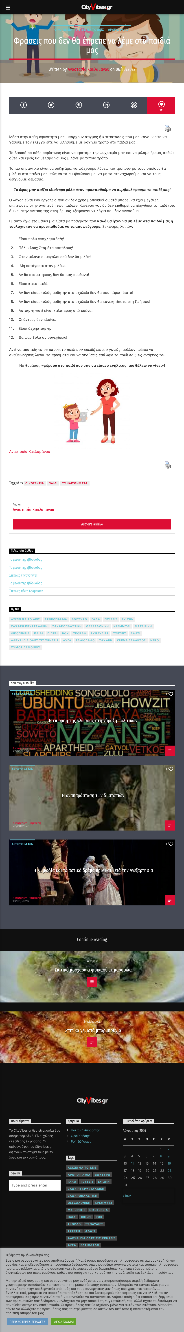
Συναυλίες (100, 633)
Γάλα (96, 619)
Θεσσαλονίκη (97, 626)
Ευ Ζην (128, 619)
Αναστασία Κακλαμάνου (88, 69)
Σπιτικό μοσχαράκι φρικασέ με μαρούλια (93, 970)
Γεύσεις (111, 619)
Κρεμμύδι (122, 626)
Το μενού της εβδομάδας (25, 559)
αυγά (67, 640)
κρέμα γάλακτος (131, 640)
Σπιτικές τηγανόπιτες (23, 575)
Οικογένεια (63, 29)
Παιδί (38, 633)
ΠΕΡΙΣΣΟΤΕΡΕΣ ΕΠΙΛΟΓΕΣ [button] (27, 1321)
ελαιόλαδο (85, 640)
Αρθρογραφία (118, 29)
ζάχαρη (105, 640)
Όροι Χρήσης (80, 1136)
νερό (154, 640)
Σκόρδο (79, 633)
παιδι (53, 483)
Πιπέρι (52, 633)
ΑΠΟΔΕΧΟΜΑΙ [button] (64, 1321)
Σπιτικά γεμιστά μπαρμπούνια (93, 1030)
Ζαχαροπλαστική (67, 626)
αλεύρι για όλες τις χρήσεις (35, 640)
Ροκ (65, 633)
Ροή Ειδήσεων (81, 1141)
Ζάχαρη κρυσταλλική (29, 626)
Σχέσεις (119, 633)
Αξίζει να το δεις (90, 29)
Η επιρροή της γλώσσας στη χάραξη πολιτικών (93, 721)
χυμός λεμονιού (25, 647)
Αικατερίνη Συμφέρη (27, 748)
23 (170, 1170)
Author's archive (92, 524)
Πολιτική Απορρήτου (85, 1130)
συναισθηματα (75, 483)
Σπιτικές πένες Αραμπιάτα (26, 591)
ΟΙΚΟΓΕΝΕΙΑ (34, 483)
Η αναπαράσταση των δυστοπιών (93, 795)
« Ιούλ (127, 1195)
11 (132, 1163)
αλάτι (135, 633)
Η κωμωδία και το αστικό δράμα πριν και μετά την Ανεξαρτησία (93, 870)
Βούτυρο (79, 619)
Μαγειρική (143, 626)
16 (169, 1163)
